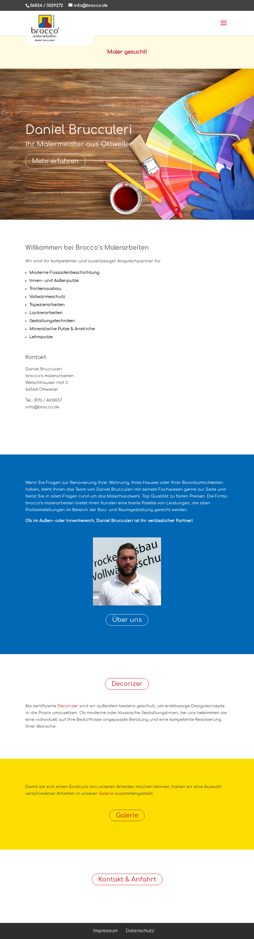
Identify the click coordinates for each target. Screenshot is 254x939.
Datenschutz (140, 930)
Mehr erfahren (55, 161)
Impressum (105, 930)
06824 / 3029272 (46, 5)
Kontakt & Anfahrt (127, 879)
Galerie (106, 793)
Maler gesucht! (127, 52)
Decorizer (127, 683)
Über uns (127, 619)
